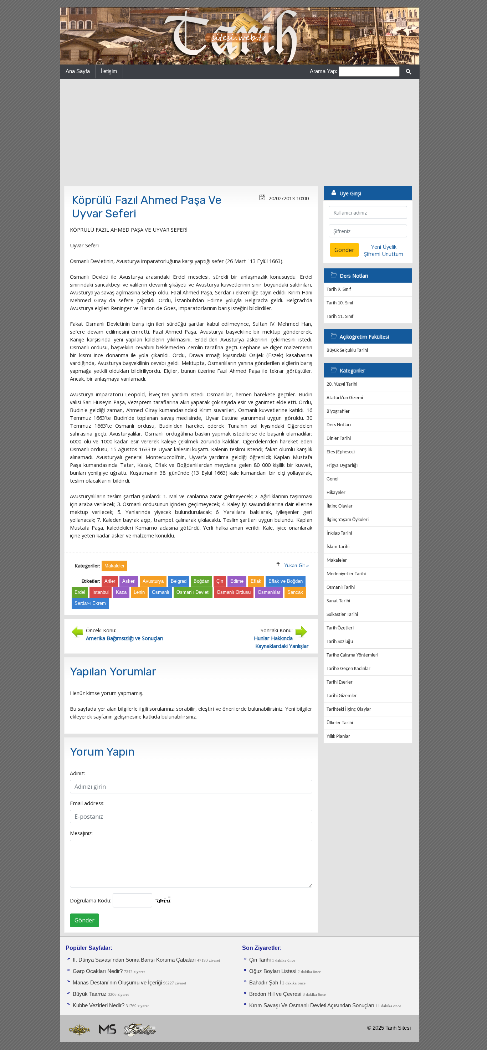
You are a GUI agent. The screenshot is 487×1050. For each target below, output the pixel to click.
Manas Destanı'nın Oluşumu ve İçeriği (117, 982)
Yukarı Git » (296, 565)
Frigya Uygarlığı (342, 465)
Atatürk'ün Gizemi (345, 398)
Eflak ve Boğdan (285, 581)
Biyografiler (338, 411)
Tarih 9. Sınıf (339, 289)
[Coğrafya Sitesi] (80, 1029)
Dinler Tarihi (339, 438)
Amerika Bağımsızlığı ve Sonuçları (124, 638)
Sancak (295, 592)
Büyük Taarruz (90, 994)
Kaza (121, 592)
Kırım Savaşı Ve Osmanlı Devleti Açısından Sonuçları (312, 1005)
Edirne (237, 581)
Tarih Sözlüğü (340, 641)
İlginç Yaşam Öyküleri (348, 520)
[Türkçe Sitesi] (139, 1029)
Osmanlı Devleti (193, 592)
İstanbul (100, 592)
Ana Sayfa (78, 71)
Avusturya (153, 581)
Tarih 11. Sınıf (340, 316)
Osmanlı (160, 592)
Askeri (128, 581)
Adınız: (77, 773)
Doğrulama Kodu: (90, 900)
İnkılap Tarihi (339, 533)
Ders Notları (339, 425)
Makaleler (337, 560)
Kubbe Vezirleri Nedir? (98, 1005)
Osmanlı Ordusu (234, 592)
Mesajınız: (81, 833)
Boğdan (201, 581)
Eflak (256, 581)
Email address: (87, 803)
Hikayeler (336, 492)
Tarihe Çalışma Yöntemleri (352, 655)
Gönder (84, 920)
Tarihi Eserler (340, 682)
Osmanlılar (269, 592)
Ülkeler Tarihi (340, 723)
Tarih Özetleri (340, 628)
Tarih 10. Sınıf (340, 303)
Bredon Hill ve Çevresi (275, 994)
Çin (219, 581)
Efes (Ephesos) (341, 452)
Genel (332, 479)
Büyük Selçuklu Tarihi (347, 350)
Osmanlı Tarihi (341, 587)
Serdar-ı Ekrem (90, 603)
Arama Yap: (323, 71)
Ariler (109, 581)
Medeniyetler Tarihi (346, 574)
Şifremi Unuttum (383, 253)
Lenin (139, 592)
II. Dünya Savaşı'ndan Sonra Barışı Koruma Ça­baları (134, 960)
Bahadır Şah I (265, 982)
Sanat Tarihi (338, 601)
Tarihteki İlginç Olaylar (349, 709)
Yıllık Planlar (338, 736)
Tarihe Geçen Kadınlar (348, 668)
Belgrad (178, 581)
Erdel (80, 592)
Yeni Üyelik (383, 246)
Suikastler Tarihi (342, 614)
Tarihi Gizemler (342, 696)
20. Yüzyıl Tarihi (342, 384)
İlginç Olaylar (340, 506)
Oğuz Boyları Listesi (272, 971)
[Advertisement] (239, 132)
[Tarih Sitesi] (240, 35)
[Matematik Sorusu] (106, 1029)
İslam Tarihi (338, 547)
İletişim (109, 71)
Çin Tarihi (260, 960)
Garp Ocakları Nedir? (98, 971)
